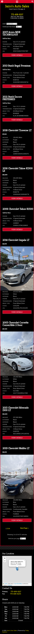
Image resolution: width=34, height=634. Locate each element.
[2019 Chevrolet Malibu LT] (17, 498)
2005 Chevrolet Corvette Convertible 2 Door (15, 324)
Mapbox (10, 585)
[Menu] (17, 1)
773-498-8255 (15, 594)
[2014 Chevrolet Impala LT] (17, 290)
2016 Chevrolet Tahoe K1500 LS (18, 169)
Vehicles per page (9, 27)
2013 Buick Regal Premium (17, 65)
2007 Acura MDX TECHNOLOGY (11, 33)
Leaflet (5, 583)
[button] (17, 569)
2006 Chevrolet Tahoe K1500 (18, 208)
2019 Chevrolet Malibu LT (16, 448)
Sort (4, 24)
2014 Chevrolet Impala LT (16, 240)
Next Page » (24, 528)
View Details (17, 55)
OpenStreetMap (18, 583)
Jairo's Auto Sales (17, 6)
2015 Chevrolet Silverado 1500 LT (16, 409)
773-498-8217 (17, 14)
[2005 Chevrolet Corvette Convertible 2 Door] (17, 375)
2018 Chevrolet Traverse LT (17, 130)
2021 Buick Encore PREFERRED (12, 98)
